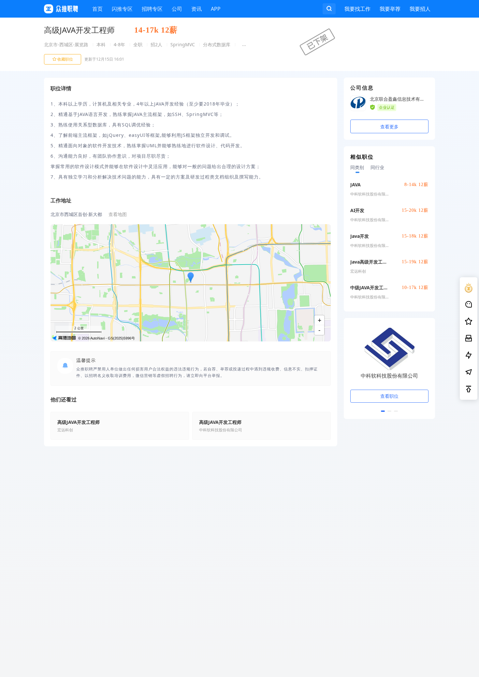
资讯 (196, 8)
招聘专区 (152, 8)
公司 (177, 8)
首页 (97, 8)
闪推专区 (122, 8)
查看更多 (389, 126)
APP (216, 8)
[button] (383, 411)
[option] (389, 372)
